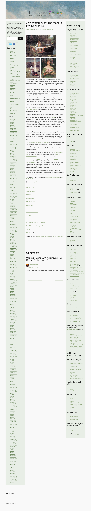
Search (8, 36)
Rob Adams (72, 125)
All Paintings (29, 215)
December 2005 (13, 476)
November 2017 (13, 264)
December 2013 (13, 334)
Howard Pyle (72, 149)
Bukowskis (72, 407)
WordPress (14, 503)
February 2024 (13, 156)
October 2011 (13, 372)
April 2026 (12, 125)
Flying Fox (72, 42)
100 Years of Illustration (75, 150)
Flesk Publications (73, 191)
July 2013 (12, 341)
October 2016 (13, 283)
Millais (53, 117)
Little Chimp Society (74, 157)
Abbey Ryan (72, 84)
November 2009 (13, 406)
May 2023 (12, 168)
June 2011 (12, 378)
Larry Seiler (72, 100)
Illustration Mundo (73, 156)
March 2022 (12, 187)
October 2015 (13, 301)
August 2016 (12, 286)
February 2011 (13, 384)
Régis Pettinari (73, 109)
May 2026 (12, 123)
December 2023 (13, 159)
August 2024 (12, 150)
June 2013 (12, 342)
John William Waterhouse (52, 177)
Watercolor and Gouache (15, 111)
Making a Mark (73, 51)
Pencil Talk (72, 297)
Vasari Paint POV (73, 41)
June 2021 (12, 200)
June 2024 (12, 151)
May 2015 (12, 308)
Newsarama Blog (73, 204)
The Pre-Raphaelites (57, 236)
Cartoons (12, 61)
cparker (38, 29)
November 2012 (13, 353)
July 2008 (12, 430)
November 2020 (13, 211)
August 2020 (12, 215)
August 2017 (12, 268)
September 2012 (13, 356)
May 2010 (12, 397)
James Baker (72, 220)
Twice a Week (73, 123)
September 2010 (13, 391)
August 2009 (12, 411)
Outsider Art (12, 85)
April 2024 (12, 153)
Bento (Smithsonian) (74, 45)
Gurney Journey (73, 33)
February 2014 (13, 331)
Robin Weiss (72, 114)
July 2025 (12, 138)
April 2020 (12, 221)
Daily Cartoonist (73, 228)
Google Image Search (74, 416)
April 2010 (12, 399)
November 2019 (13, 228)
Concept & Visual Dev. (14, 65)
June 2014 (12, 325)
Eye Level (72, 60)
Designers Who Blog (74, 169)
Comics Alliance (73, 207)
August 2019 (12, 233)
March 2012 (12, 365)
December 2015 (13, 298)
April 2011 (12, 381)
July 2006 (12, 465)
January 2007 (13, 457)
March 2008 (12, 436)
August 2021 (12, 197)
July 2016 (12, 288)
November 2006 (13, 459)
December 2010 (13, 387)
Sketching (12, 101)
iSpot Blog (72, 171)
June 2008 (12, 431)
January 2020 (13, 225)
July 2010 (12, 394)
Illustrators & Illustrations (75, 165)
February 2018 (13, 259)
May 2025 (12, 141)
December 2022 (13, 175)
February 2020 (13, 224)
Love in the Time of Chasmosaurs (77, 286)
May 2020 (12, 219)
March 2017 (12, 276)
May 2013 (12, 344)
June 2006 (12, 467)
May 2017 (12, 273)
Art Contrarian (73, 55)
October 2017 (13, 265)
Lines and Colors (10, 493)
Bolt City (71, 211)
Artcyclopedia (29, 232)
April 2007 (12, 452)
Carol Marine (72, 82)
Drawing (11, 73)
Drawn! (71, 188)
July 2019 (12, 234)
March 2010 (12, 400)
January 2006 (13, 474)
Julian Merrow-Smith (74, 78)
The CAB (72, 255)
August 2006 (12, 464)
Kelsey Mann (72, 268)
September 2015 (13, 302)
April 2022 (12, 185)
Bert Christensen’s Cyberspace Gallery (36, 225)
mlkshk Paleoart (73, 288)
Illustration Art (73, 153)
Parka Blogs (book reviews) (75, 193)
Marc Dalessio (73, 99)
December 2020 (13, 209)
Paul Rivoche (72, 226)
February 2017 (13, 277)
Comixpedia (72, 217)
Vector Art (12, 107)
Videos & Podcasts (14, 108)
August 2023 (12, 165)
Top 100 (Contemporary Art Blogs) (77, 316)
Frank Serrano (73, 118)
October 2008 (13, 425)
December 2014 (13, 316)
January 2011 (13, 385)
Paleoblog (72, 283)
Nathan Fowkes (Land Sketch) (76, 115)
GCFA (27, 208)
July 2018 (12, 252)
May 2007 (12, 451)
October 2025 (13, 134)
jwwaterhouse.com (30, 191)
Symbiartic (72, 285)
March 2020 (12, 222)
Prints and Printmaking (14, 94)
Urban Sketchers (73, 44)
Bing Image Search (74, 417)
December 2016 (13, 280)
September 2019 (13, 231)
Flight (71, 213)
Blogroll (11, 59)
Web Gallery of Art (74, 375)
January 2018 (13, 261)
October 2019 (13, 230)
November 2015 (13, 299)
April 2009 (12, 417)
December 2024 (13, 144)
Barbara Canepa (73, 192)
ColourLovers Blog (74, 307)
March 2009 (12, 418)
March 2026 (12, 126)
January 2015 (13, 314)
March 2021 (12, 205)
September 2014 (13, 320)
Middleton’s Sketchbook (75, 222)
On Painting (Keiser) (74, 76)
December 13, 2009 (34, 267)
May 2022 (12, 184)
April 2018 (12, 256)
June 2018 (12, 254)
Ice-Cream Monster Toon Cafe (76, 271)
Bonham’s (72, 399)
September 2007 (13, 445)
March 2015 (12, 311)
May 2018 (12, 255)
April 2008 (12, 434)
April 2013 (12, 345)
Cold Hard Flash (73, 252)
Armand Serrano (73, 262)
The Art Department (74, 178)
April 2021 (12, 203)
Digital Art (12, 68)
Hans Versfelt (72, 106)
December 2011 (13, 369)
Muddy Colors (73, 240)
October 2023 (13, 162)
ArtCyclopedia (73, 373)
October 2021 (13, 194)
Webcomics (12, 113)
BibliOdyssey (72, 152)
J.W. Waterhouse (30, 162)
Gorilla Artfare (73, 241)
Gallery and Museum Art (15, 76)
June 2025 (12, 139)
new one (56, 159)
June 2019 (12, 236)
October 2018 (13, 248)
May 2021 (12, 202)
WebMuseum (29, 205)
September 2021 (13, 196)
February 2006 (13, 473)
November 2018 (13, 246)
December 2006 (13, 458)
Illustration (12, 79)
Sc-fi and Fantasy (13, 96)
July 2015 (12, 305)
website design (72, 329)
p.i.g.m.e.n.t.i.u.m (73, 63)
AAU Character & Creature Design (77, 273)
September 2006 (13, 462)
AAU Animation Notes (74, 274)
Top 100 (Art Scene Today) (75, 318)
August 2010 (12, 393)
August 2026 (12, 119)
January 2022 (13, 190)
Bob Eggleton (73, 180)
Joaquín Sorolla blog (74, 66)
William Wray (72, 117)
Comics (11, 64)
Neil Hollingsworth (73, 94)
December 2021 (13, 191)
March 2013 (12, 347)
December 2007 (13, 440)
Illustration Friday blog (74, 162)
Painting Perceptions (74, 38)
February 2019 (13, 242)
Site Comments (13, 99)
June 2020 (12, 218)
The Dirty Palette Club (74, 128)
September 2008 (13, 427)
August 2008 (12, 428)
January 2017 (13, 279)
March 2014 (12, 329)
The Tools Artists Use (74, 295)
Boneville (72, 223)
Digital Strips (72, 232)
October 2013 (13, 337)
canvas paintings (33, 264)
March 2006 (12, 471)
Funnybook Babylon (74, 219)
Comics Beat (72, 201)
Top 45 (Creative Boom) (75, 321)
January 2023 (13, 174)
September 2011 (13, 374)
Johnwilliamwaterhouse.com (33, 187)
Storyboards (12, 102)
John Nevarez (73, 261)
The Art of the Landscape (75, 52)
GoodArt (28, 229)
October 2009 (13, 408)
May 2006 (12, 468)
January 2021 (13, 208)
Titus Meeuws (73, 108)
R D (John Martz (73, 160)
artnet (71, 387)
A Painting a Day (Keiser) (75, 75)
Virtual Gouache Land (74, 93)
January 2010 (13, 403)
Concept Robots (73, 259)
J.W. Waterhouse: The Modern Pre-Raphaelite (37, 142)
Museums (12, 82)
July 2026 (12, 120)
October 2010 (13, 390)
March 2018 (12, 258)
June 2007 (12, 449)
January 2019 (13, 243)
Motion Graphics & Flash (15, 80)
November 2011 (13, 371)
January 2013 (13, 350)
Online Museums (13, 83)
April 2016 (12, 292)
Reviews (11, 95)
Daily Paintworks (73, 85)
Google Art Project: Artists (75, 369)
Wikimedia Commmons (32, 212)
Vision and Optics (13, 110)
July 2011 (12, 377)
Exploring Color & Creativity (75, 54)
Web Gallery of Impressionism (76, 378)
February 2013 (13, 348)
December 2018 (13, 245)
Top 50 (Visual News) (74, 315)
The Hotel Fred (73, 225)
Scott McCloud (73, 214)
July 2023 (12, 166)
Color (11, 62)
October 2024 (13, 147)
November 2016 (13, 282)
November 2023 (13, 160)
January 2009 (13, 421)
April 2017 (12, 274)
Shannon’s (72, 408)
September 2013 (13, 338)
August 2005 (12, 482)
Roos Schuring (73, 105)
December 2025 (13, 131)
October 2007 (13, 443)
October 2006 (13, 461)
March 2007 (12, 454)
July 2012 (12, 359)
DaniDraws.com (73, 168)
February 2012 (13, 366)
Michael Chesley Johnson (75, 121)
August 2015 (12, 304)
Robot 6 (71, 203)
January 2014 (13, 332)
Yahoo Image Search (74, 419)
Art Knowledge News (33, 181)
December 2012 (13, 351)
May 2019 (12, 237)
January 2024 (13, 157)
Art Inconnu (72, 47)
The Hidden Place (73, 48)
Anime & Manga (13, 55)
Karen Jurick (72, 79)
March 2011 (12, 382)
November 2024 (13, 145)
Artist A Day (72, 57)
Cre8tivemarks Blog (74, 270)
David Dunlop (73, 61)
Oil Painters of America (74, 39)
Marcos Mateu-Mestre (74, 264)
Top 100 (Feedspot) (74, 319)
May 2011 (12, 380)
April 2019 (12, 239)
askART (71, 389)
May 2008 (12, 433)
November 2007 (13, 442)
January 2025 (13, 142)
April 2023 (12, 169)
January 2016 (13, 297)
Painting (11, 86)
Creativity (12, 67)
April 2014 (12, 328)
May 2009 (12, 415)
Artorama (72, 141)
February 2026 (13, 128)
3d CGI (11, 51)
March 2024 (12, 154)
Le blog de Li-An (73, 189)
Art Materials (12, 56)
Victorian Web (29, 222)
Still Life (71, 50)
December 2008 (13, 422)
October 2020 (13, 212)
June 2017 (12, 271)
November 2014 (13, 317)
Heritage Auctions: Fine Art (75, 402)
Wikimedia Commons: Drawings (76, 364)
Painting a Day (13, 88)
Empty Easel (72, 298)
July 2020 (12, 217)
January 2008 (13, 439)
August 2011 (12, 375)
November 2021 (13, 193)
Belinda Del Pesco (74, 112)
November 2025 (13, 132)
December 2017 (13, 262)
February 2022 (13, 188)
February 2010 (13, 402)
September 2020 (13, 214)
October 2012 (13, 354)
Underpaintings (73, 35)
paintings (36, 222)
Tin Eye (71, 428)
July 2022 (12, 181)
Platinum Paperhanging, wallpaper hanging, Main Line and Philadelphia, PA (77, 337)
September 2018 (13, 249)
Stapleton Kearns (73, 102)
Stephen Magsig (73, 120)
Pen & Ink (12, 92)
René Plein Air (73, 111)
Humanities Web (30, 219)
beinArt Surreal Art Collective (76, 58)
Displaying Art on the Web (15, 71)
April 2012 (12, 363)
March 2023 (12, 171)
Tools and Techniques (14, 104)
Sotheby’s (72, 398)
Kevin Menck (72, 97)
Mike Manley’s (74, 130)
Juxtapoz (72, 139)
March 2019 (12, 240)
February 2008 (13, 437)
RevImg (71, 430)
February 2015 (13, 313)
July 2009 (12, 412)
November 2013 (13, 335)
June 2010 (12, 396)
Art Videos (12, 58)
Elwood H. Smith (73, 166)
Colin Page (72, 103)
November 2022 (13, 177)
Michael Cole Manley (74, 127)
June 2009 (12, 414)
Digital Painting (13, 70)
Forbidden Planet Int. (74, 209)
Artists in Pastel (73, 67)
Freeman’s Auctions (74, 405)
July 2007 (12, 448)
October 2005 (13, 479)
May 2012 (12, 362)
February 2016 (13, 295)
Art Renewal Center (31, 201)
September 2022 (13, 178)
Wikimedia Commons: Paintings (76, 363)
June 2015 (12, 307)
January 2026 (13, 129)
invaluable (72, 390)
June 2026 (12, 122)
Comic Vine (72, 206)
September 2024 (13, 148)
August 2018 (12, 251)
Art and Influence (73, 36)
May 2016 (12, 291)
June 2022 (12, 182)
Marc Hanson (73, 96)
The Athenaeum (30, 198)
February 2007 (13, 455)
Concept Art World (74, 253)
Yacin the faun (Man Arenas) (76, 267)
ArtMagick (28, 194)
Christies (72, 401)
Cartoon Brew (73, 249)
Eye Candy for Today (14, 74)
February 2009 (13, 420)
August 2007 (12, 446)
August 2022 (12, 179)
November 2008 (13, 424)
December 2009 (13, 405)
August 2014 (12, 322)
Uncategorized (13, 105)
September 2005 (13, 480)
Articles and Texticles (74, 276)
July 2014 (12, 323)
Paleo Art (12, 89)
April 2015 (12, 310)
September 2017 (13, 267)
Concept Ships (73, 258)
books (38, 159)
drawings (43, 222)
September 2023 (13, 163)
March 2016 (12, 294)
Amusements (12, 52)
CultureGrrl (72, 64)
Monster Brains (73, 163)
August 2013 (12, 340)
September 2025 (13, 135)
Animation (12, 53)
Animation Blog (73, 250)
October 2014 (13, 319)
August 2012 (12, 357)
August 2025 (12, 137)
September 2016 (13, 285)
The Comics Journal (74, 216)
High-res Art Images (14, 77)
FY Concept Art (73, 256)
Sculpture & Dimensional (15, 98)
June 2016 (12, 289)
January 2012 (13, 368)
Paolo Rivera (72, 210)
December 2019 (13, 227)
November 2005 (13, 477)
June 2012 (12, 360)
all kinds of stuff (73, 265)
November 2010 (13, 388)
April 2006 (12, 470)
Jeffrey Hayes (73, 81)
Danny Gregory (73, 159)
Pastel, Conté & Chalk (14, 91)
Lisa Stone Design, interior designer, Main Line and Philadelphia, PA (75, 342)
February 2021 (13, 206)
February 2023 (13, 172)
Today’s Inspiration (74, 154)
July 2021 (12, 199)
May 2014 (12, 326)
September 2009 (13, 409)
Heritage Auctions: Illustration (76, 404)
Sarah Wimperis (73, 124)
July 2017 (12, 270)
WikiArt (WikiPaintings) (74, 367)
